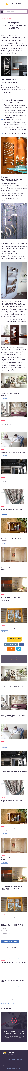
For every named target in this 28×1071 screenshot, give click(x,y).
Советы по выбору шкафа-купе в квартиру (11, 568)
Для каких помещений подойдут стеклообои (11, 539)
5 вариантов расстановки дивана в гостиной (12, 394)
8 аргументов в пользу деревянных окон (14, 628)
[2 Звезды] (12, 659)
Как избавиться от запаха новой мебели (13, 452)
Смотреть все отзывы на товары (7, 1003)
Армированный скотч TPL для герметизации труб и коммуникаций (13, 963)
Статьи (23, 1057)
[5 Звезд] (16, 659)
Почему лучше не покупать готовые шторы (12, 510)
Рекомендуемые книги (15, 1057)
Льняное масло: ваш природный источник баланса (13, 981)
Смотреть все (24, 1008)
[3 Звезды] (14, 659)
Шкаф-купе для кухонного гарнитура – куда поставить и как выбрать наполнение (13, 598)
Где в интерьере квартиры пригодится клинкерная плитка (13, 423)
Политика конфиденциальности (14, 1068)
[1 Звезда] (11, 659)
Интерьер (3, 390)
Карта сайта (19, 1059)
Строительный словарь (11, 1059)
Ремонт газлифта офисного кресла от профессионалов (14, 1032)
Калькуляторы (6, 1057)
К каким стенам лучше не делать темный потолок (14, 480)
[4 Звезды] (15, 659)
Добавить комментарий (10, 941)
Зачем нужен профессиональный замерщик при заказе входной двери (13, 998)
